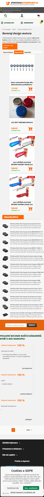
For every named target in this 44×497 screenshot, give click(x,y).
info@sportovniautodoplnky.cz (11, 10)
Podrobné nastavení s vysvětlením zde (22, 492)
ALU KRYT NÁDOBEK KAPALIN (22, 122)
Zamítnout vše (13, 488)
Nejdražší (27, 52)
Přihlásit (22, 17)
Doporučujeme (8, 52)
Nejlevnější (19, 52)
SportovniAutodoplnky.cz (22, 3)
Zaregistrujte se (7, 12)
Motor (14, 29)
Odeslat (32, 325)
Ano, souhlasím (31, 488)
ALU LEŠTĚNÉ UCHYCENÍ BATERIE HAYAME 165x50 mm (22, 163)
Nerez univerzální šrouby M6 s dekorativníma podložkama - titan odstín (22, 83)
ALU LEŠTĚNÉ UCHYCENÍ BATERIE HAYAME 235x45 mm (22, 203)
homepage (7, 29)
